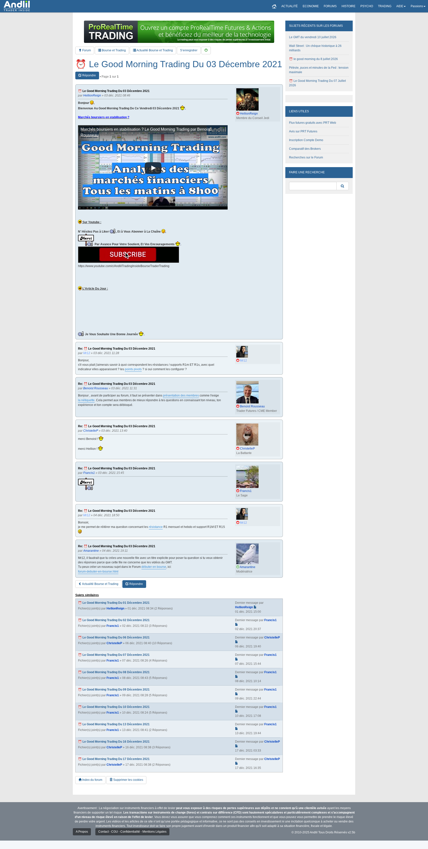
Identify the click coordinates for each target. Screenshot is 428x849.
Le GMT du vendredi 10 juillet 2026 (312, 37)
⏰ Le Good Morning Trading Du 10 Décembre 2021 (114, 707)
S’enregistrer (188, 50)
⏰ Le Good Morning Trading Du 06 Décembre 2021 (114, 637)
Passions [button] (417, 6)
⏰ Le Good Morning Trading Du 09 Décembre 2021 (114, 689)
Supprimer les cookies (127, 780)
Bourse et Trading (113, 50)
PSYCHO (366, 6)
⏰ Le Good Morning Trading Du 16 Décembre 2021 (114, 741)
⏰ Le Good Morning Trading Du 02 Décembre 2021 (114, 620)
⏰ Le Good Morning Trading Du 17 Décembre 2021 (114, 759)
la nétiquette (86, 400)
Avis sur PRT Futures (303, 131)
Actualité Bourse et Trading (154, 50)
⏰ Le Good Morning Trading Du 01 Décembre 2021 (114, 603)
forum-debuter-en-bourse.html (98, 571)
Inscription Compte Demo (306, 140)
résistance (156, 527)
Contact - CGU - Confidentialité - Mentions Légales (132, 831)
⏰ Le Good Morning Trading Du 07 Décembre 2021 (114, 655)
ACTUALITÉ (289, 6)
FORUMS (330, 6)
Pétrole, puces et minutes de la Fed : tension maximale (318, 70)
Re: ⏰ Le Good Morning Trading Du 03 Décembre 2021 (116, 348)
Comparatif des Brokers (305, 149)
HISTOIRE (348, 6)
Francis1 (113, 626)
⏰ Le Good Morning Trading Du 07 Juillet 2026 (317, 83)
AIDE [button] (399, 6)
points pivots (133, 369)
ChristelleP (114, 643)
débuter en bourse (153, 567)
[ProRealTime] (179, 32)
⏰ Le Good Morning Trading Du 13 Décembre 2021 (114, 724)
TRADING (384, 6)
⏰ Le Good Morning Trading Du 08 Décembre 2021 (114, 672)
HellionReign (115, 608)
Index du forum (91, 780)
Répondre (88, 75)
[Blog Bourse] (16, 6)
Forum (86, 50)
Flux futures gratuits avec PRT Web (312, 122)
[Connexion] (206, 50)
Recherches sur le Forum (306, 157)
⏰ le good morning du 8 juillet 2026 (313, 59)
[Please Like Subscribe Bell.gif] (128, 254)
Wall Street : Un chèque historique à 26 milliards (315, 48)
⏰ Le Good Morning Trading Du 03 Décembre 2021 (178, 64)
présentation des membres (181, 395)
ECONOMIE (311, 6)
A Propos (82, 831)
